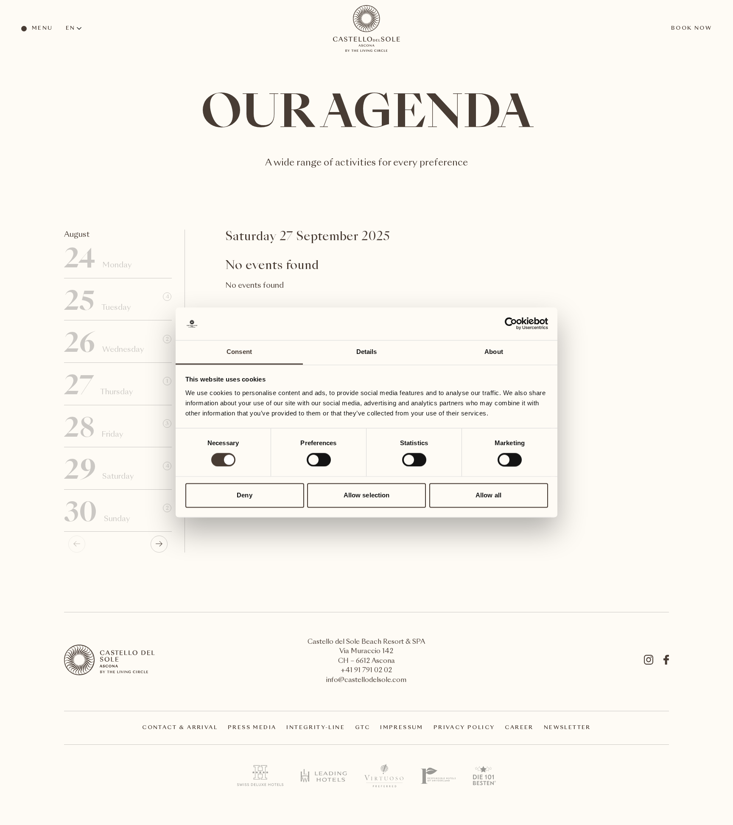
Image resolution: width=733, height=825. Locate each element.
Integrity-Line (315, 727)
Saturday (116, 472)
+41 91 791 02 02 (366, 671)
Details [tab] (366, 351)
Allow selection (367, 495)
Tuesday (116, 303)
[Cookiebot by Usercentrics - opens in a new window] (511, 323)
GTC (362, 727)
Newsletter (567, 727)
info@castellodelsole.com (366, 680)
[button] (159, 544)
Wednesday (116, 345)
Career (519, 727)
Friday (116, 430)
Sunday (116, 515)
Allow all (488, 495)
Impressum (401, 727)
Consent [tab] (239, 351)
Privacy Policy (464, 727)
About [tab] (493, 351)
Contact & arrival (180, 727)
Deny (244, 495)
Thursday (116, 388)
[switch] (318, 459)
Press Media (252, 727)
